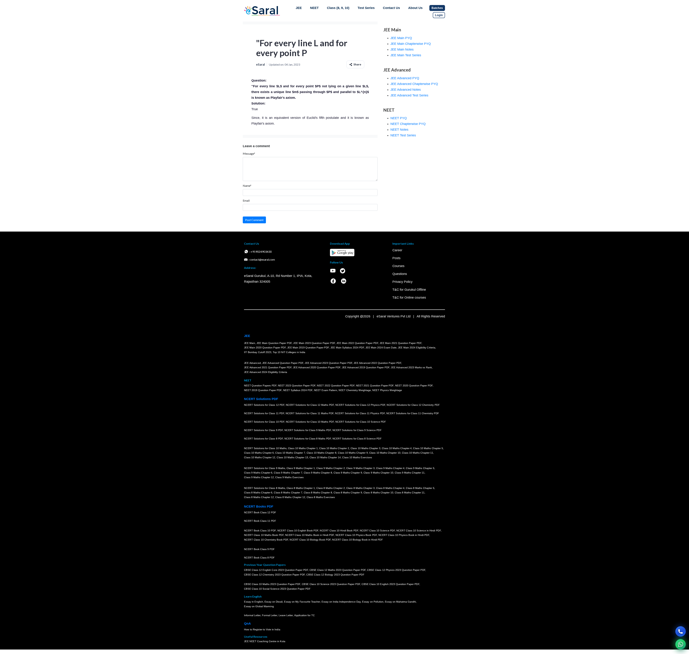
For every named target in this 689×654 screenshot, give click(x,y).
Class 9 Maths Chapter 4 (390, 468)
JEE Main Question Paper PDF (274, 342)
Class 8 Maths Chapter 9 (348, 492)
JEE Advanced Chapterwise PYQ (414, 84)
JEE (299, 8)
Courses (398, 266)
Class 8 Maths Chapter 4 (390, 487)
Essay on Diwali (273, 601)
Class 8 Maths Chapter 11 (410, 492)
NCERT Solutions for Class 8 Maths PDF (307, 438)
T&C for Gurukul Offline (409, 289)
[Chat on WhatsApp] (680, 644)
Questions (399, 274)
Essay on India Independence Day (341, 601)
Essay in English (253, 601)
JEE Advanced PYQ (404, 78)
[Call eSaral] (680, 631)
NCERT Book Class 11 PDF (260, 520)
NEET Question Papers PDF (260, 385)
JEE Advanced (252, 362)
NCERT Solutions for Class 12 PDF (264, 404)
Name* (247, 185)
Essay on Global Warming (259, 606)
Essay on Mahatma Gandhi (400, 601)
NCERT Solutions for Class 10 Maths (265, 448)
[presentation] (277, 86)
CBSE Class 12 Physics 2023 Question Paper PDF (396, 570)
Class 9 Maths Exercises (289, 477)
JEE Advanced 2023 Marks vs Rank (411, 367)
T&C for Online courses (409, 297)
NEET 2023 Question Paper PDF (297, 385)
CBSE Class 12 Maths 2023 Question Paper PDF (338, 570)
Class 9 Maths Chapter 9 (348, 472)
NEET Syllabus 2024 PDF (298, 390)
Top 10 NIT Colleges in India (289, 352)
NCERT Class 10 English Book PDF (297, 530)
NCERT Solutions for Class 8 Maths (264, 487)
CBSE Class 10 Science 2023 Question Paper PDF (331, 584)
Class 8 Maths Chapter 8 (318, 492)
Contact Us (391, 8)
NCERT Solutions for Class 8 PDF (263, 438)
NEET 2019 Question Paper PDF (263, 390)
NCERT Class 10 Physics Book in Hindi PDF (403, 535)
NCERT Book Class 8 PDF (259, 557)
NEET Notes (399, 129)
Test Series (366, 8)
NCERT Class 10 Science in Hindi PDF (418, 530)
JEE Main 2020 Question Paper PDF (265, 347)
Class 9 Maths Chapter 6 (258, 472)
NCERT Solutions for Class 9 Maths (264, 468)
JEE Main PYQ (401, 38)
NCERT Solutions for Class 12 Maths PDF (310, 404)
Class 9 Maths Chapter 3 (360, 468)
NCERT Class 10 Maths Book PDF (264, 535)
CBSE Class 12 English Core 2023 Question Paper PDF (276, 570)
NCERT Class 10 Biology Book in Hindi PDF (357, 539)
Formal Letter (269, 615)
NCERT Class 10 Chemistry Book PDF (266, 539)
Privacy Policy (402, 282)
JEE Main (249, 342)
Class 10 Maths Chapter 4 (397, 448)
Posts (396, 258)
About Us (415, 8)
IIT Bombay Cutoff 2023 (257, 352)
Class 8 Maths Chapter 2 (330, 487)
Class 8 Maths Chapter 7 (288, 492)
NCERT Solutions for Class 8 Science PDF (357, 438)
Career (397, 250)
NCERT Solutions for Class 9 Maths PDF (307, 430)
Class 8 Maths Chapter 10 (378, 492)
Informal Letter (252, 615)
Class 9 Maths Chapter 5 (420, 468)
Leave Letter (286, 615)
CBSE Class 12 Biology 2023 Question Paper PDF (335, 574)
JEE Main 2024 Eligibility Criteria (416, 347)
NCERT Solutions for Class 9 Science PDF (357, 430)
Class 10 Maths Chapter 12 (259, 457)
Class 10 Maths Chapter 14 (325, 457)
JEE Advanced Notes (405, 89)
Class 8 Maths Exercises (321, 497)
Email (246, 200)
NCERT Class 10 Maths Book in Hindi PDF (309, 535)
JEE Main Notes (402, 49)
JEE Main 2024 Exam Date (381, 347)
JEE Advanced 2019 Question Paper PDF (366, 367)
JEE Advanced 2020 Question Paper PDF (317, 367)
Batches (437, 7)
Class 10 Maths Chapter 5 (428, 448)
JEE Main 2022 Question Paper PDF (357, 342)
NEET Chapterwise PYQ (408, 124)
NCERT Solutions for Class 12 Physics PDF (360, 404)
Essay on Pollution (372, 601)
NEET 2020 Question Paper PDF (414, 385)
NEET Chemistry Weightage (355, 390)
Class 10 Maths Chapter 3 (365, 448)
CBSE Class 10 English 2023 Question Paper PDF (390, 584)
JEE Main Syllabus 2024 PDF (347, 347)
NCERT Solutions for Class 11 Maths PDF (310, 413)
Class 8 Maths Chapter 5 (420, 487)
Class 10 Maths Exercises (357, 457)
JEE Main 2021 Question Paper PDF (400, 342)
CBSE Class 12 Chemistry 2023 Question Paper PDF (274, 574)
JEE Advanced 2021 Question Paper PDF (268, 367)
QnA (247, 623)
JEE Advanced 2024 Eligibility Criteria (265, 372)
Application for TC (304, 615)
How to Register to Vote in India (262, 629)
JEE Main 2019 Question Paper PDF (308, 347)
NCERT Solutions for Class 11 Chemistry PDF (412, 413)
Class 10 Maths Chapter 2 (334, 448)
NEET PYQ (398, 118)
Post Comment (254, 220)
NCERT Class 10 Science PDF (377, 530)
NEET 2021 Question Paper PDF (375, 385)
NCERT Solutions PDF (261, 399)
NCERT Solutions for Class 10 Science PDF (360, 421)
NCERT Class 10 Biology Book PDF (310, 539)
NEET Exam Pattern (325, 390)
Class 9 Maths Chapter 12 (259, 477)
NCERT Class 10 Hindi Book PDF (339, 530)
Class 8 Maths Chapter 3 (360, 487)
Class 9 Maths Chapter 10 (378, 472)
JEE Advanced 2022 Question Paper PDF (377, 362)
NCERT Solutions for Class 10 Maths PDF (310, 421)
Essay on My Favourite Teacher (302, 601)
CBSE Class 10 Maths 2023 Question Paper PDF (272, 584)
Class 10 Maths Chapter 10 (384, 452)
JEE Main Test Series (405, 55)
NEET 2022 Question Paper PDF (336, 385)
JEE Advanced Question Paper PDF (282, 362)
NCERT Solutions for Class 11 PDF (264, 413)
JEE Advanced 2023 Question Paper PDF (328, 362)
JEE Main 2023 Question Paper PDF (314, 342)
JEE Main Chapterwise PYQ (410, 44)
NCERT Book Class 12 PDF (260, 512)
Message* (249, 153)
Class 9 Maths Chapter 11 (410, 472)
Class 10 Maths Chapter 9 (353, 452)
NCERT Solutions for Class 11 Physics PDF (360, 413)
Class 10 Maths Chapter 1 (303, 448)
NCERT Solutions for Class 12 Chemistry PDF (413, 404)
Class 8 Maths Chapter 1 (301, 487)
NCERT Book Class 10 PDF (260, 530)
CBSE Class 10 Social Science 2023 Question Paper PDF (277, 588)
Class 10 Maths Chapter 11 (417, 452)
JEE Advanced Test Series (409, 95)
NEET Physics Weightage (387, 390)
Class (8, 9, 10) (338, 8)
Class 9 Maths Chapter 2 (330, 468)
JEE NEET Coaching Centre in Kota (264, 641)
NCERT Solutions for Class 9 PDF (263, 430)
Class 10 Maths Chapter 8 (321, 452)
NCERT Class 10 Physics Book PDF (356, 535)
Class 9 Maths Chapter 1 (301, 468)
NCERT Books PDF (258, 506)
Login (439, 15)
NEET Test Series (403, 135)
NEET (314, 8)
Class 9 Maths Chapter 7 (288, 472)
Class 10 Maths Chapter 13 (292, 457)
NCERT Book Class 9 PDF (259, 549)
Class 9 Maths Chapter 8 (318, 472)
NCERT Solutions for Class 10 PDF (264, 421)
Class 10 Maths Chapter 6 (259, 452)
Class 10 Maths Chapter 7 (290, 452)
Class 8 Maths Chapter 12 (259, 497)
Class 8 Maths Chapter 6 (258, 492)
